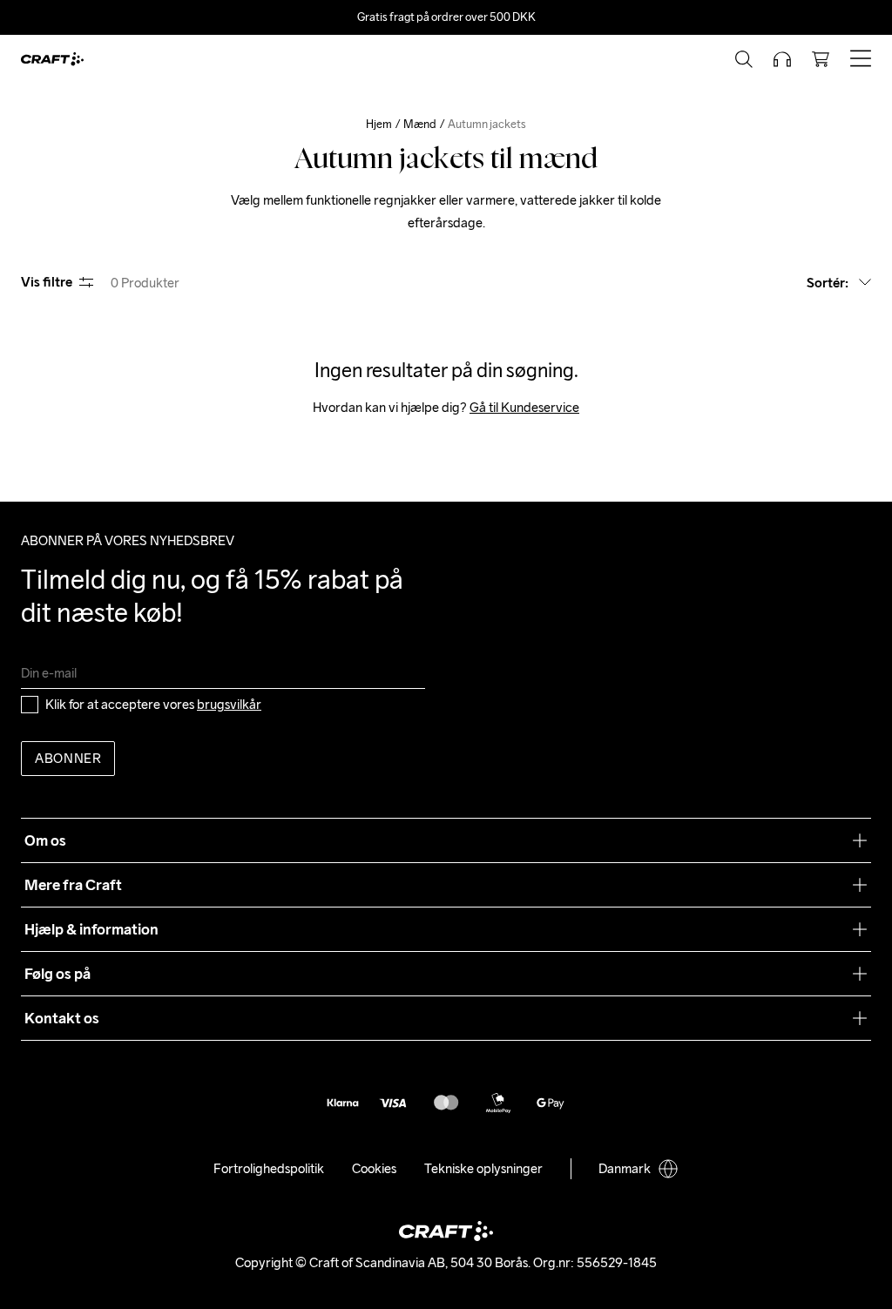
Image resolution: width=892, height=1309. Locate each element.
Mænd (419, 124)
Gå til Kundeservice (524, 407)
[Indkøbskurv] (820, 59)
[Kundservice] (782, 59)
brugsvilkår (229, 704)
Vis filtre (46, 281)
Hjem (379, 124)
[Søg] (744, 59)
